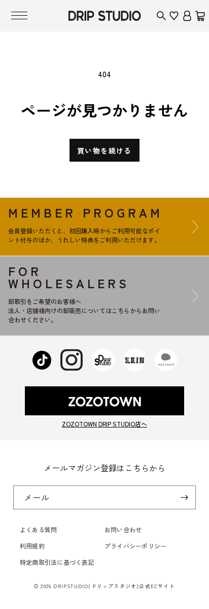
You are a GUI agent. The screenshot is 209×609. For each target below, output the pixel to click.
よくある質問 (38, 529)
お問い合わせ (123, 529)
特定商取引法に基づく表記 (57, 562)
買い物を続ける (104, 150)
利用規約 (32, 545)
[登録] (184, 497)
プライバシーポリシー (135, 545)
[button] (19, 16)
